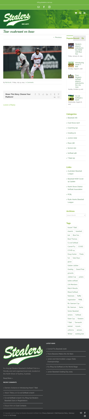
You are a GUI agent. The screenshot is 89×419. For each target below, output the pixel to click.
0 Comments (30, 82)
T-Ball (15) (71, 158)
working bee (79, 334)
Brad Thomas (72, 239)
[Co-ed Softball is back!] (71, 96)
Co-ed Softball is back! (78, 98)
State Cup (71, 319)
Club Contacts (21, 406)
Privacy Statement (47, 413)
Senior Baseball (73, 311)
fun (69, 258)
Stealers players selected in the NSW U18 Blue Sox (79, 49)
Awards (70, 231)
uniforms (71, 330)
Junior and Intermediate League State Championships (61, 360)
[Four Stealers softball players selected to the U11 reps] (71, 76)
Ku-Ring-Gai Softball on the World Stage (62, 367)
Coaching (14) (73, 128)
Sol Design (13, 415)
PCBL (70, 194)
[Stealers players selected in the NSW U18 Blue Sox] (71, 44)
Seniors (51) (72, 148)
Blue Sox (76, 235)
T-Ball (70, 322)
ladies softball (73, 281)
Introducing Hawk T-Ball (79, 65)
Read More (7, 378)
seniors (70, 315)
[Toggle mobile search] (80, 13)
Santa (81, 307)
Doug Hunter (72, 254)
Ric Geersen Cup (73, 303)
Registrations (22, 401)
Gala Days (76, 258)
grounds (70, 273)
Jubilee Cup (72, 277)
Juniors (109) (72, 138)
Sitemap (71, 413)
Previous (58, 37)
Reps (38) (71, 143)
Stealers (80, 319)
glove (70, 262)
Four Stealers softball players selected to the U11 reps (79, 81)
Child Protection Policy (61, 413)
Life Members (72, 284)
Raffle (79, 296)
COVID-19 (71, 250)
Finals (81, 254)
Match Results (73, 288)
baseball (79, 231)
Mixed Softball (73, 292)
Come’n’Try (71, 246)
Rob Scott (8, 82)
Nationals (71, 296)
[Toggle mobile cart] (76, 13)
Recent (76, 38)
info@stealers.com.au (44, 2)
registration (72, 300)
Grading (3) (72, 133)
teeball (70, 326)
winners (79, 330)
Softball (78, 315)
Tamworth (78, 322)
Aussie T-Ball (72, 227)
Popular (70, 38)
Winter (70, 334)
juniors (81, 277)
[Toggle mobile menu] (84, 13)
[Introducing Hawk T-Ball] (71, 63)
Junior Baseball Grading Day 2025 (60, 372)
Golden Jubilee (73, 265)
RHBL (80, 300)
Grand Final (80, 269)
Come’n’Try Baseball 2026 (57, 349)
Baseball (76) (72, 118)
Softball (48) (72, 153)
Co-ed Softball (73, 243)
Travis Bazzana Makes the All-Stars (60, 354)
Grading (70, 269)
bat (69, 235)
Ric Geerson (72, 307)
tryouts (77, 326)
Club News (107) (74, 123)
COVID (80, 246)
